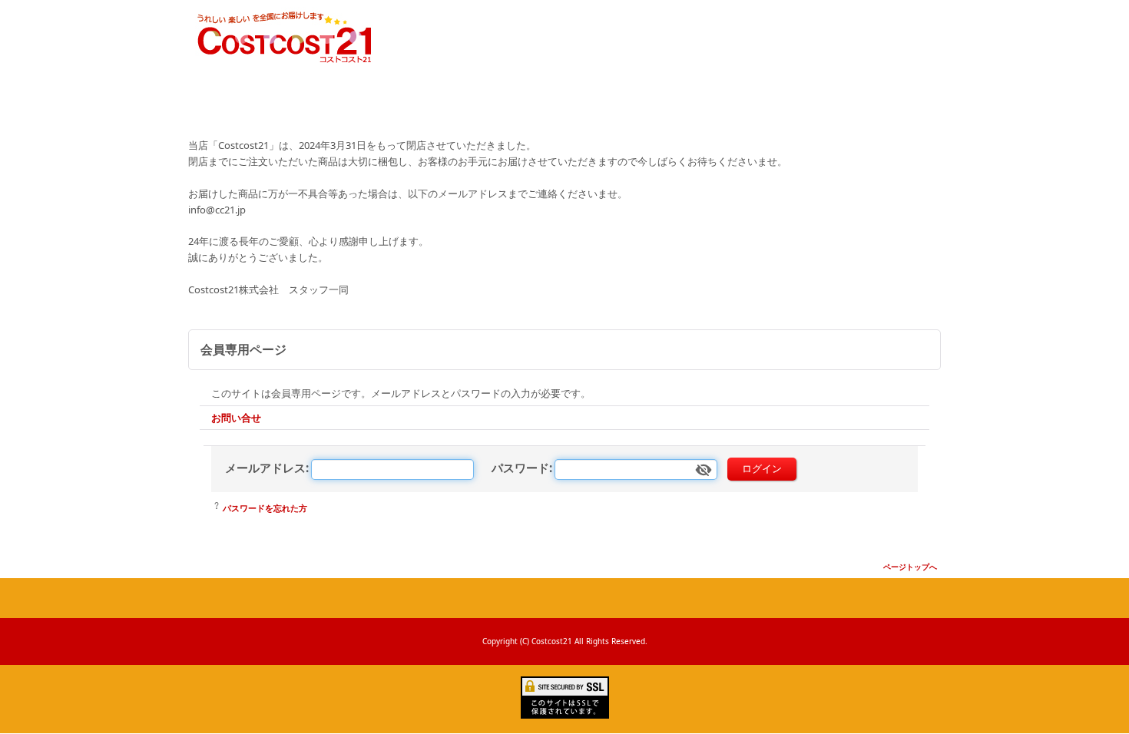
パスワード (520, 467)
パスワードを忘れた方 (265, 508)
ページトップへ (910, 566)
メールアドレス (265, 467)
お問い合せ (236, 418)
